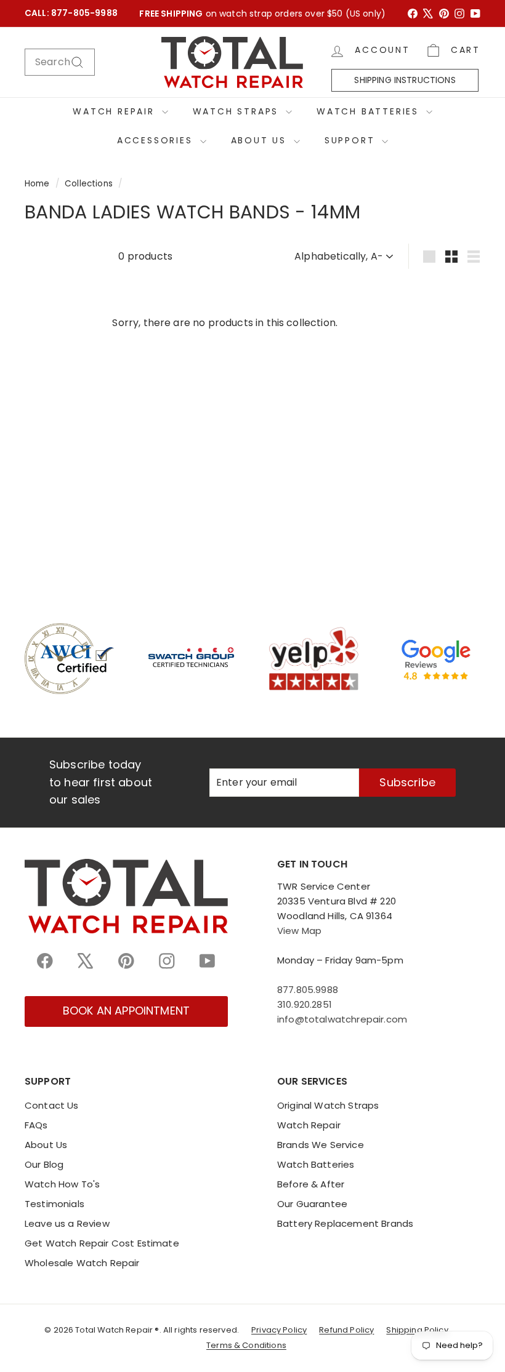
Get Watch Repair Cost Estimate (102, 1243)
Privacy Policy (279, 1330)
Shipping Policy (417, 1330)
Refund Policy (346, 1330)
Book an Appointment (126, 1010)
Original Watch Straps (328, 1105)
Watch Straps (238, 111)
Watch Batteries (370, 111)
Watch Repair (115, 111)
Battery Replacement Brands (345, 1223)
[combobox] (60, 62)
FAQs (36, 1125)
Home (37, 183)
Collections (89, 183)
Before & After (310, 1184)
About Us (261, 140)
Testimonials (54, 1203)
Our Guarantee (312, 1203)
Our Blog (44, 1164)
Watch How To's (62, 1184)
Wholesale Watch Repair (82, 1262)
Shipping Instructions (404, 80)
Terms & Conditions (246, 1345)
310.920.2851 (304, 1004)
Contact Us (52, 1105)
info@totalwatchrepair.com (342, 1019)
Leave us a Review (67, 1223)
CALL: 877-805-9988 (71, 13)
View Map (299, 930)
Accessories (157, 140)
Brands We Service (320, 1144)
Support (352, 140)
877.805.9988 (307, 989)
